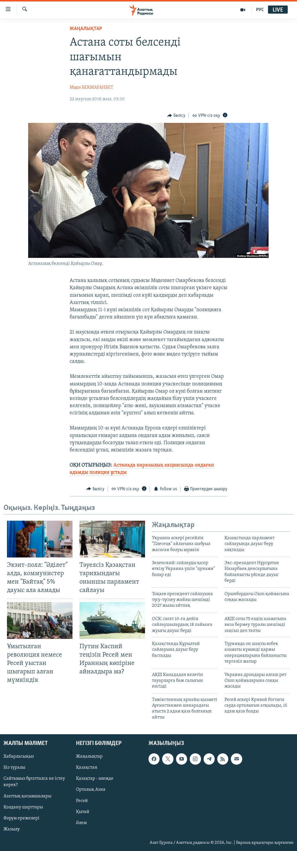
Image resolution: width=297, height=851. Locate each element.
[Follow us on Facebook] (154, 759)
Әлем (81, 823)
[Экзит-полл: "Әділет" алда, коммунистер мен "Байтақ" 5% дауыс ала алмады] (40, 539)
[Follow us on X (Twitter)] (167, 759)
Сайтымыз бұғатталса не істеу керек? (34, 782)
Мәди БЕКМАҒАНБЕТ (91, 87)
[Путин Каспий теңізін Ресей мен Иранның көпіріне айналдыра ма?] (112, 620)
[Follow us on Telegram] (209, 759)
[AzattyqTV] (243, 10)
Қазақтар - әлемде (94, 779)
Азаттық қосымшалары (27, 796)
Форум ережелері (21, 818)
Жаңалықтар (89, 757)
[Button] (176, 115)
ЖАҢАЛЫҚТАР (86, 29)
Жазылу (11, 829)
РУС (260, 10)
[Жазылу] (236, 759)
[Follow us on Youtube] (181, 759)
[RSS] (222, 759)
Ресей (82, 801)
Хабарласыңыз (18, 757)
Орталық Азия (90, 790)
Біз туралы (14, 768)
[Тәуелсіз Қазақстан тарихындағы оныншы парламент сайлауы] (112, 539)
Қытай (82, 812)
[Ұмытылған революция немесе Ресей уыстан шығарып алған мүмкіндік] (40, 620)
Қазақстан (86, 768)
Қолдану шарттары (23, 807)
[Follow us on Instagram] (195, 759)
